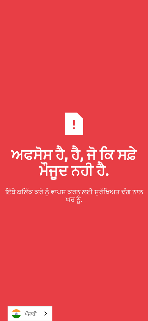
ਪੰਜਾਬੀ (31, 313)
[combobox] (30, 313)
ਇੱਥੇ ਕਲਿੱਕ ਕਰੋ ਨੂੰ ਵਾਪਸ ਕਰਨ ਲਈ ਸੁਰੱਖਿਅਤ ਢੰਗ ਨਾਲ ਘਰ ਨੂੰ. (74, 195)
